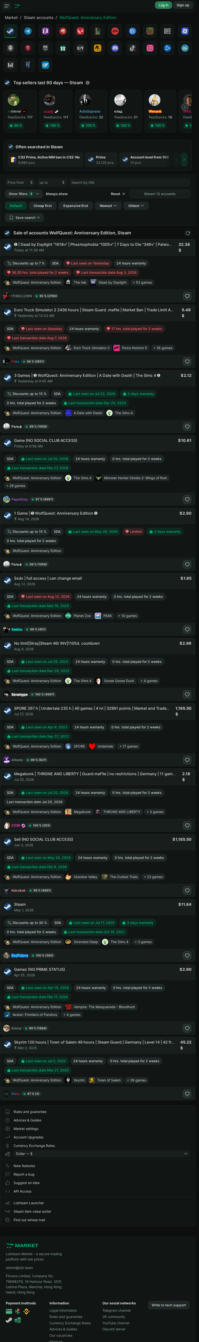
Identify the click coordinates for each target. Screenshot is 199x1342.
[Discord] (115, 48)
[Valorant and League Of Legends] (63, 31)
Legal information (63, 1310)
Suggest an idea (27, 1183)
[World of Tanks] (10, 48)
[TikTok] (132, 48)
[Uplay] (132, 31)
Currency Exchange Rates (34, 1146)
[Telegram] (28, 31)
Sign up (183, 5)
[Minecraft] (150, 31)
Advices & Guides (27, 1120)
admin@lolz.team (19, 1268)
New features (24, 1166)
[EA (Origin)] (115, 31)
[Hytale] (28, 65)
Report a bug (24, 1174)
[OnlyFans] (45, 65)
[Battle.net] (167, 48)
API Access (22, 1191)
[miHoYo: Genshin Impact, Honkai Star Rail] (185, 48)
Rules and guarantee (30, 1112)
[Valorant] (80, 31)
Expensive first (75, 206)
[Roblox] (185, 31)
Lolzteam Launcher (29, 1203)
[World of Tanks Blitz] (28, 48)
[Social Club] (97, 48)
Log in (163, 5)
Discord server (113, 1329)
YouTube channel (115, 1323)
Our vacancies (61, 1335)
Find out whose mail (29, 1220)
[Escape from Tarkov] (80, 48)
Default (16, 206)
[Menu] (6, 6)
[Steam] (10, 31)
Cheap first (42, 206)
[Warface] (10, 65)
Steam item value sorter (32, 1211)
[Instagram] (150, 48)
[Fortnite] (45, 31)
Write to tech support (169, 1305)
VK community (113, 1317)
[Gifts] (63, 48)
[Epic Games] (45, 48)
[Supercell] (167, 31)
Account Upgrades (28, 1137)
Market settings (26, 1129)
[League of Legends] (97, 31)
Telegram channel (116, 1310)
